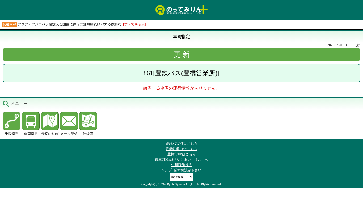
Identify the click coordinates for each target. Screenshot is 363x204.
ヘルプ (167, 170)
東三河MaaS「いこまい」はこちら (181, 160)
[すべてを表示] (134, 24)
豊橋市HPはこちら (181, 154)
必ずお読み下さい (187, 170)
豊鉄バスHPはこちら (181, 144)
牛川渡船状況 (181, 165)
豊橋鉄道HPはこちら (181, 149)
